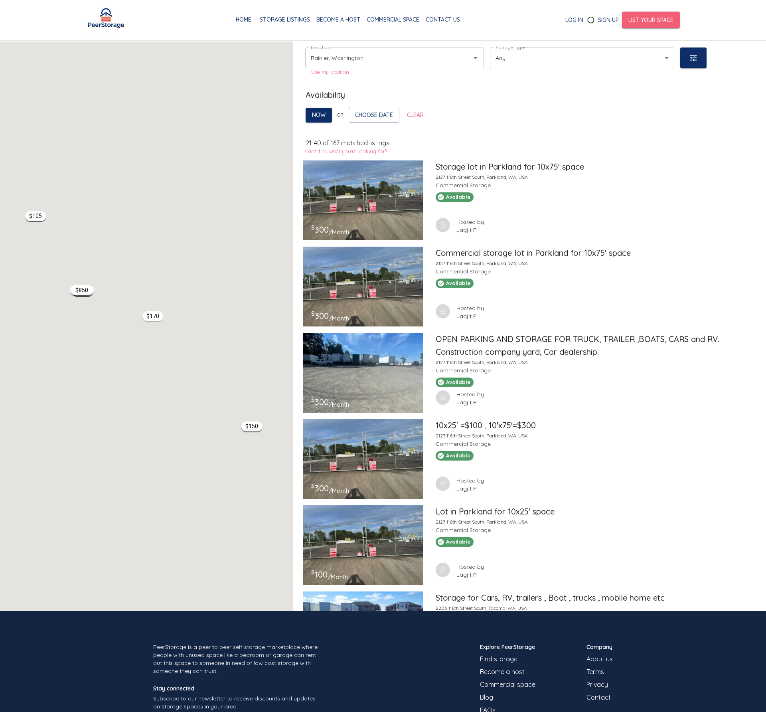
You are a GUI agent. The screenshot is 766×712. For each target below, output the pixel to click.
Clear (415, 115)
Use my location (330, 72)
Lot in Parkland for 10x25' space (495, 511)
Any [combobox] (500, 57)
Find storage (498, 659)
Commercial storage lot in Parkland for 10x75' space (533, 253)
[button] (81, 290)
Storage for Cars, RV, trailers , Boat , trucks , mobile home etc (550, 598)
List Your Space (650, 20)
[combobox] (383, 58)
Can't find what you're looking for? (346, 151)
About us (599, 659)
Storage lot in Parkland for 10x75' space (510, 167)
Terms (595, 672)
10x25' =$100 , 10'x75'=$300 (486, 425)
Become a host (502, 672)
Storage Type (510, 47)
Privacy (597, 684)
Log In (574, 20)
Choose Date (374, 115)
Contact (598, 697)
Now (319, 115)
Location (320, 47)
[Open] (475, 57)
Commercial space (507, 684)
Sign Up (608, 20)
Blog (486, 697)
